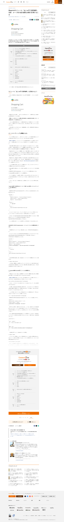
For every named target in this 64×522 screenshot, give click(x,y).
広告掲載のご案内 (44, 496)
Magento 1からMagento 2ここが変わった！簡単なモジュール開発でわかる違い (22, 433)
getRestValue (17, 78)
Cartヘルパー (17, 74)
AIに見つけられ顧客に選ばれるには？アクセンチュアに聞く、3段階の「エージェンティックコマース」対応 (16, 484)
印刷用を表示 (12, 425)
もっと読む (11, 436)
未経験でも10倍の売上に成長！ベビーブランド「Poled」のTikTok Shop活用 (32, 477)
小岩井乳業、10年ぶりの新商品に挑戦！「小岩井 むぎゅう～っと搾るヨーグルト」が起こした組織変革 (16, 470)
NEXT (31, 417)
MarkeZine (10, 500)
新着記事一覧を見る (48, 88)
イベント (27, 1)
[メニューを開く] (4, 2)
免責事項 (36, 515)
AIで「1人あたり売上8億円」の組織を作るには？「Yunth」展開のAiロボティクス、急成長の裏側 (16, 473)
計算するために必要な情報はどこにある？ (21, 58)
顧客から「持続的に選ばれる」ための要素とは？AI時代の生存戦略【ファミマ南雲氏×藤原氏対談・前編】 (32, 480)
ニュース (15, 1)
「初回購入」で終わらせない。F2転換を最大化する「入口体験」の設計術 (32, 484)
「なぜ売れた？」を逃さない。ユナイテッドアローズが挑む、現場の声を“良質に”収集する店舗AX (32, 470)
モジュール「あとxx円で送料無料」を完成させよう (22, 48)
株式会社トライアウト (18, 454)
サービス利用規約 (43, 515)
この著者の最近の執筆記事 (19, 450)
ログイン (30, 365)
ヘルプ (24, 515)
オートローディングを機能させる (20, 49)
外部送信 (54, 515)
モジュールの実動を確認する (19, 81)
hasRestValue (17, 76)
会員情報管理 (32, 515)
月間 (51, 12)
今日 (44, 12)
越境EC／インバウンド (16, 19)
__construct (17, 71)
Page (11, 61)
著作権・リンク (28, 515)
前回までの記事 (12, 140)
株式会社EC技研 (17, 444)
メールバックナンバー (24, 362)
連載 (21, 1)
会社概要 (39, 515)
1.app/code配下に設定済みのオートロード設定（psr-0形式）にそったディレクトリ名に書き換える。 (26, 374)
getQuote (16, 75)
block (16, 60)
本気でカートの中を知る (20, 393)
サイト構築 (10, 19)
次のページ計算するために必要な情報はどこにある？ (24, 413)
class (16, 61)
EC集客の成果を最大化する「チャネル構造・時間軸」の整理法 (16, 481)
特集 (24, 1)
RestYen (16, 72)
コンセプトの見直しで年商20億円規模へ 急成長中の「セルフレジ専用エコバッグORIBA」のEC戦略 (32, 473)
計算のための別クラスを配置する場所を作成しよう (22, 67)
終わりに (16, 82)
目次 (23, 45)
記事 (18, 1)
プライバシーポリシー (49, 515)
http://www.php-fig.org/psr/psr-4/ (29, 160)
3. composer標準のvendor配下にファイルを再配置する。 (23, 55)
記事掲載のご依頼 (52, 496)
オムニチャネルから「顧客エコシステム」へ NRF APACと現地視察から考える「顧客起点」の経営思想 (16, 477)
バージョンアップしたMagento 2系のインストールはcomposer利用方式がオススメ (23, 435)
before (16, 64)
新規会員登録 (18, 365)
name (16, 62)
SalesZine (17, 500)
